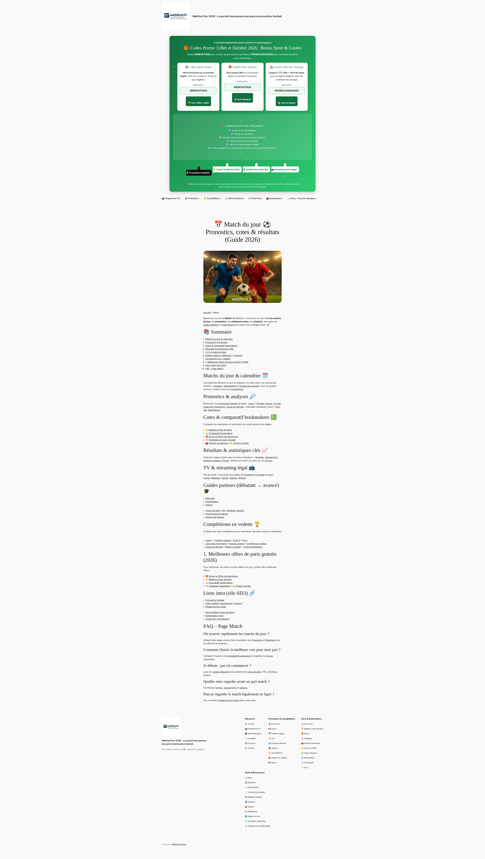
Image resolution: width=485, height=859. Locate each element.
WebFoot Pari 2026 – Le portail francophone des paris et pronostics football (237, 16)
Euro (245, 540)
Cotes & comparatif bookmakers (221, 345)
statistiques (228, 325)
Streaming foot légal (215, 606)
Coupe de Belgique (252, 547)
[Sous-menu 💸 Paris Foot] (262, 198)
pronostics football (228, 403)
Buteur (240, 510)
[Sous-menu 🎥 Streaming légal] (261, 733)
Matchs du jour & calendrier (219, 339)
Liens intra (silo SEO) (215, 365)
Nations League (233, 547)
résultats (217, 386)
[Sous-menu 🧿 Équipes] (255, 801)
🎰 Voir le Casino (286, 102)
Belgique (215, 478)
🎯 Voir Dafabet (242, 99)
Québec (233, 478)
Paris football (211, 612)
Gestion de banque (218, 443)
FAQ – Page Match (214, 368)
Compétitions (236, 389)
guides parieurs (211, 325)
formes (225, 460)
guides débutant (221, 672)
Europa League (236, 543)
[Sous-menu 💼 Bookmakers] (283, 198)
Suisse (224, 478)
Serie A (236, 540)
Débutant (210, 498)
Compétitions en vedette (217, 359)
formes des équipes (249, 386)
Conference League (256, 543)
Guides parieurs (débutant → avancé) (224, 355)
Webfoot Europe (179, 844)
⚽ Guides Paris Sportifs (255, 169)
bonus (270, 656)
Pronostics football (214, 600)
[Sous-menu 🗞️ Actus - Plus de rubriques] (316, 198)
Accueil (207, 312)
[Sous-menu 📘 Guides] (278, 748)
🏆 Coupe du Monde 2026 (226, 169)
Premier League (264, 403)
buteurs (238, 603)
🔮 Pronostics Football (197, 172)
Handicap (231, 510)
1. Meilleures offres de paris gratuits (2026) (226, 362)
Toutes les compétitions (217, 619)
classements (229, 386)
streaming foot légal (254, 474)
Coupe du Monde (235, 407)
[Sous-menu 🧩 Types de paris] (317, 753)
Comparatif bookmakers (221, 433)
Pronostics (257, 640)
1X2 (223, 510)
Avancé (209, 505)
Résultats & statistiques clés (219, 349)
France (206, 478)
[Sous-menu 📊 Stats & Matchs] (244, 198)
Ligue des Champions (214, 407)
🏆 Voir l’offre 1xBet (198, 102)
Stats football (212, 603)
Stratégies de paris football (222, 440)
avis (221, 615)
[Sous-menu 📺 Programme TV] (181, 198)
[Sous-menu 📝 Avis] (308, 767)
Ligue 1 (251, 403)
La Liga (276, 403)
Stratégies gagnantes (219, 586)
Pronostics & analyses (216, 342)
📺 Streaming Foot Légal (284, 169)
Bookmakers (211, 615)
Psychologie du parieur (216, 514)
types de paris (227, 612)
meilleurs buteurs (212, 460)
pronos (268, 460)
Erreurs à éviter (241, 443)
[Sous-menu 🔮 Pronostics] (199, 198)
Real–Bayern (214, 410)
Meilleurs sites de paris (220, 430)
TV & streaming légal (215, 352)
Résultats (270, 640)
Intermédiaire (212, 501)
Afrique (242, 478)
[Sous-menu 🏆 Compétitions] (221, 198)
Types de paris (212, 510)
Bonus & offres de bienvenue (223, 436)
